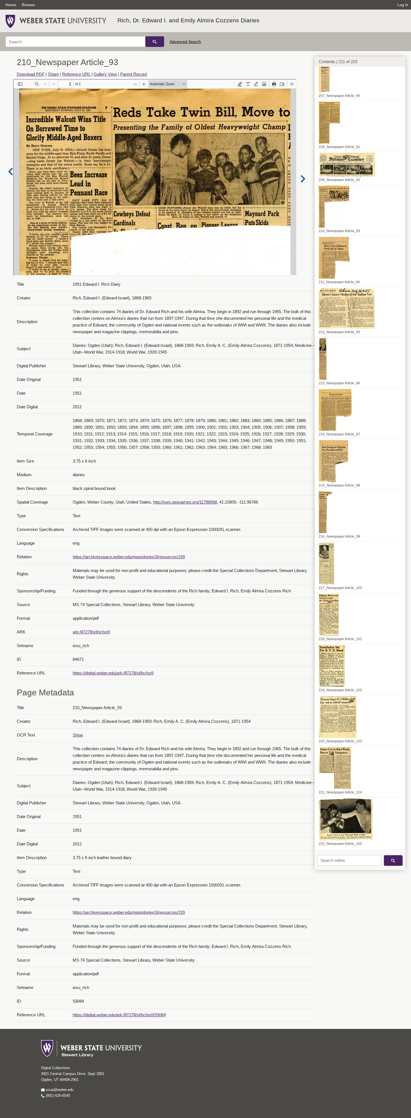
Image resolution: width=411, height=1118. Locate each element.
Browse (28, 5)
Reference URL (76, 74)
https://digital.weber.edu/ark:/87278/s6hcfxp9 (113, 673)
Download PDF (30, 74)
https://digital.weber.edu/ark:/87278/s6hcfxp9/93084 (119, 1014)
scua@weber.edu (59, 1090)
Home (11, 5)
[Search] (154, 41)
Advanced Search (185, 41)
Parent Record (133, 74)
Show (78, 735)
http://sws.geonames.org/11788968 (185, 502)
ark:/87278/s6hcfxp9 (91, 632)
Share (53, 74)
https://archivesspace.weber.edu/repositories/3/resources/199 (129, 556)
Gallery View (105, 74)
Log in (402, 5)
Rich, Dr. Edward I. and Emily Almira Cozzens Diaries (188, 20)
